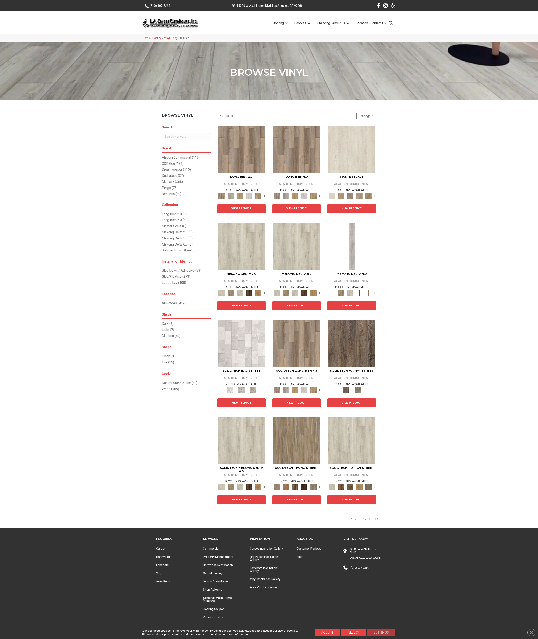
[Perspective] (241, 390)
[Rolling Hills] (369, 196)
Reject (353, 632)
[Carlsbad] (240, 196)
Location (362, 23)
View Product (241, 208)
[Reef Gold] (258, 292)
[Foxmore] (341, 196)
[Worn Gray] (357, 390)
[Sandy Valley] (296, 440)
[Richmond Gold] (360, 487)
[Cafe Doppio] (304, 487)
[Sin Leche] (350, 196)
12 (365, 519)
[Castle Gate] (253, 390)
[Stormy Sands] (286, 487)
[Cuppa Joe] (249, 292)
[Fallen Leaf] (341, 487)
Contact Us (378, 23)
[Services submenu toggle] (311, 23)
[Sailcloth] (240, 292)
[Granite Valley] (231, 196)
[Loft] (351, 343)
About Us (338, 23)
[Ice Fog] (241, 343)
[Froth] (241, 149)
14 (376, 519)
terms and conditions (208, 634)
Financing (323, 23)
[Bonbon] (350, 487)
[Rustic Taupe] (369, 487)
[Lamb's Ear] (351, 440)
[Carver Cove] (360, 196)
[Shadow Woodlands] (295, 487)
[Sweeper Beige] (231, 292)
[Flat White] (351, 149)
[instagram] (384, 6)
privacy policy (173, 634)
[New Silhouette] (314, 487)
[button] (391, 23)
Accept (327, 632)
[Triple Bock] (258, 196)
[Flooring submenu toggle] (289, 23)
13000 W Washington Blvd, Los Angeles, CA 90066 (270, 5)
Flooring (278, 23)
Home (146, 38)
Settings (381, 632)
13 (370, 519)
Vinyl (167, 38)
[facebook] (377, 6)
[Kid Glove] (241, 246)
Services (300, 23)
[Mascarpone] (249, 196)
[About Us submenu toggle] (350, 23)
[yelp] (392, 6)
